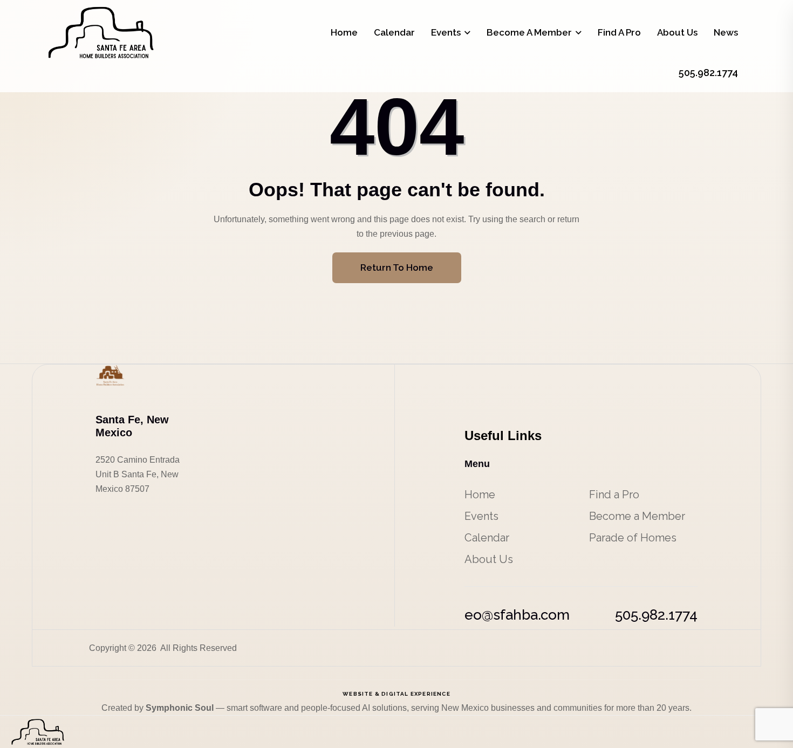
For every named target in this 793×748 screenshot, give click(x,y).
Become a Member (529, 32)
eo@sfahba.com (517, 615)
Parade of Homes (632, 537)
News (726, 32)
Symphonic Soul (181, 707)
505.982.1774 (656, 615)
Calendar (394, 32)
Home (344, 32)
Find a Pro (619, 32)
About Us (677, 32)
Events (446, 32)
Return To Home (396, 267)
